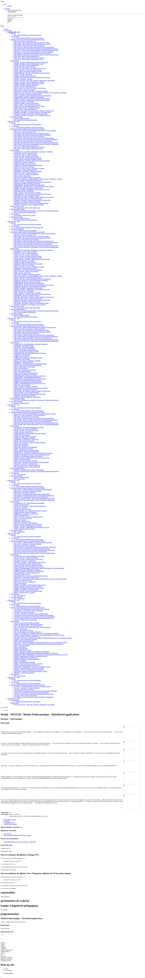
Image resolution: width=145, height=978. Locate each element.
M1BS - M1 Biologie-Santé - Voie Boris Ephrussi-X (28, 626)
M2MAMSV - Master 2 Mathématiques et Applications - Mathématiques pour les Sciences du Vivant (41, 654)
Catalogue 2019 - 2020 (13, 600)
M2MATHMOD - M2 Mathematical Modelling (26, 451)
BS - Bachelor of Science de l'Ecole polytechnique (27, 321)
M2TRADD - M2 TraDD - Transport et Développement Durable (31, 203)
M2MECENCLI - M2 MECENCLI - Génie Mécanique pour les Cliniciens (34, 186)
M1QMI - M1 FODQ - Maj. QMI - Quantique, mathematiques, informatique (34, 704)
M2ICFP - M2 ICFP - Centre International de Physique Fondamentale (32, 95)
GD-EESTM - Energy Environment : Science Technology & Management (33, 615)
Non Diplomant (15, 214)
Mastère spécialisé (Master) (18, 209)
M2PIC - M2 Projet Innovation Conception (25, 460)
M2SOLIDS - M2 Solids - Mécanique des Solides (27, 201)
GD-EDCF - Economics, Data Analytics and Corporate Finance (31, 613)
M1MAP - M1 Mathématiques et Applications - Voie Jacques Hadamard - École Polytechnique (39, 568)
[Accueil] (2, 1)
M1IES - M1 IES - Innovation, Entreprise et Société (28, 71)
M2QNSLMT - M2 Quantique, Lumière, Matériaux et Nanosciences (32, 391)
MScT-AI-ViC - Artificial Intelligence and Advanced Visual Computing (33, 489)
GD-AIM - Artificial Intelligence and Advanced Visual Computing (31, 609)
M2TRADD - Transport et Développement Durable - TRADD (30, 671)
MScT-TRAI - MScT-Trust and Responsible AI (26, 56)
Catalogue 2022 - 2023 (13, 404)
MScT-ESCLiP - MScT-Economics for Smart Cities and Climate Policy (33, 141)
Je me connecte (12, 11)
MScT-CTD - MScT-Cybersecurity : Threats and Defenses (29, 329)
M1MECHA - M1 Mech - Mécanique (24, 162)
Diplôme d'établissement (17, 229)
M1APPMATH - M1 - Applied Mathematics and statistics (29, 503)
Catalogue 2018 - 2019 (13, 677)
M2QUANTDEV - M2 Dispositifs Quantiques (26, 392)
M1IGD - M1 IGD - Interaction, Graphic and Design (28, 565)
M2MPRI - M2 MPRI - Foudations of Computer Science (29, 588)
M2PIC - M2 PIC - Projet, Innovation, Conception (27, 192)
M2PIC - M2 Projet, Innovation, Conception (26, 386)
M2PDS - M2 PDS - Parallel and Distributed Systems (28, 591)
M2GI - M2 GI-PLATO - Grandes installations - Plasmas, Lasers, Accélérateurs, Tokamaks (38, 179)
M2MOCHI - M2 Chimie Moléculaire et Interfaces (27, 380)
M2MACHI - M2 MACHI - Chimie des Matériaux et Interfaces (31, 280)
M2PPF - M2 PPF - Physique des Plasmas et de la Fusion (29, 106)
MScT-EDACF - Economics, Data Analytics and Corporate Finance (32, 494)
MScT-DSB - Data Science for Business (24, 492)
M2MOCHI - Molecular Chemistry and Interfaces (27, 659)
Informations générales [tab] (10, 819)
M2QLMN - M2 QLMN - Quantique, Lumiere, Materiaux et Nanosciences (34, 111)
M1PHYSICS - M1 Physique (22, 359)
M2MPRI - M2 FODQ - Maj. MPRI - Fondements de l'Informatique (32, 98)
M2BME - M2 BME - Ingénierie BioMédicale (26, 85)
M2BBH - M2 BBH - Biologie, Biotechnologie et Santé (29, 83)
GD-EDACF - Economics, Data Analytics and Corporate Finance (31, 692)
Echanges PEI (7, 834)
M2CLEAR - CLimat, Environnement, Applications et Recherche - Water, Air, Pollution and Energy (40, 579)
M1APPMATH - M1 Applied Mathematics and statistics (29, 427)
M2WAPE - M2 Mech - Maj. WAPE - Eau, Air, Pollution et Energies (32, 115)
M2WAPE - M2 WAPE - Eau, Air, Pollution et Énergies (29, 204)
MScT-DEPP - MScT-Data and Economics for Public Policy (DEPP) (32, 44)
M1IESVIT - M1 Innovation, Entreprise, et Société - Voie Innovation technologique (36, 633)
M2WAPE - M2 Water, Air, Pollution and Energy (27, 465)
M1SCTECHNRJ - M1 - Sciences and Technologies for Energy (31, 576)
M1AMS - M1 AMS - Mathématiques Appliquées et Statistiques (31, 62)
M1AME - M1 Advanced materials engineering (26, 623)
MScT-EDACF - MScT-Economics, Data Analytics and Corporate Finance (34, 47)
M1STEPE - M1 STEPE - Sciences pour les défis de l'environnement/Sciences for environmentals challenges (43, 638)
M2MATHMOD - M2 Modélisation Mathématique (27, 377)
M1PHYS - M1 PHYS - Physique (23, 79)
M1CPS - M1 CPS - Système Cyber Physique (26, 156)
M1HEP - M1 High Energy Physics (23, 432)
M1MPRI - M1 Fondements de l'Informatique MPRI (28, 357)
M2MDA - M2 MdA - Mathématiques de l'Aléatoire (28, 526)
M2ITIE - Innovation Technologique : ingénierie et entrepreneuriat (31, 651)
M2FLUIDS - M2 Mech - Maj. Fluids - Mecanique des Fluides (30, 91)
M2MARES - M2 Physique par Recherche (25, 374)
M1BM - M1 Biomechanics (21, 504)
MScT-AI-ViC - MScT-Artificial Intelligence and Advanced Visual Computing (35, 130)
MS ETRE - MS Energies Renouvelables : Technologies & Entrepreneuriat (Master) (36, 471)
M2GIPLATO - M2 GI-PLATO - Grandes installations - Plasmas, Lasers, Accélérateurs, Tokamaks (40, 92)
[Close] (1, 938)
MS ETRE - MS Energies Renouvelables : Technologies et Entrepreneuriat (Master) (36, 210)
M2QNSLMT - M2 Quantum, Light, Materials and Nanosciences (31, 462)
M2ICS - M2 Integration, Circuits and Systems (26, 450)
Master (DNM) (15, 61)
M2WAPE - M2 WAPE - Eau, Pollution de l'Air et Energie (29, 304)
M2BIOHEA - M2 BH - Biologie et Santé (25, 170)
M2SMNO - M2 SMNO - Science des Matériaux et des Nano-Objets (32, 200)
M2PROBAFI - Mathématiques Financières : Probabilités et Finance (32, 666)
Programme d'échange (16, 117)
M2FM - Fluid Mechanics (21, 648)
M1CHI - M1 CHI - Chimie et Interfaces (25, 67)
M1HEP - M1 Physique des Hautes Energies (26, 350)
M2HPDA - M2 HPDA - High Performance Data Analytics (30, 585)
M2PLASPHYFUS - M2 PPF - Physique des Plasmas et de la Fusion (32, 194)
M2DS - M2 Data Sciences (21, 444)
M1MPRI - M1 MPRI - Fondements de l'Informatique (28, 165)
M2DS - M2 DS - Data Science (22, 176)
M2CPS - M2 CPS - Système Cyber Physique (26, 174)
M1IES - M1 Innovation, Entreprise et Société (26, 351)
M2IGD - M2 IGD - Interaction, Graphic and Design (28, 524)
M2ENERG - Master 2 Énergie (22, 521)
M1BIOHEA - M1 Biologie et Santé (23, 345)
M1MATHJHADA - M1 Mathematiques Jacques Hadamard (30, 433)
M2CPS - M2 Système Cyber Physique (24, 367)
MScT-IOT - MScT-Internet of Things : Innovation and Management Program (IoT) (36, 50)
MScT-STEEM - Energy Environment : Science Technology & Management (34, 500)
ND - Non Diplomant (20, 474)
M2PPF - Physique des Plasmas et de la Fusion (26, 665)
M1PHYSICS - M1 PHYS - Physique (24, 167)
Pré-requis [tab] (6, 821)
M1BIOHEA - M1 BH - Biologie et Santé (25, 153)
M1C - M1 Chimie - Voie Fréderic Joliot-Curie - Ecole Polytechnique (32, 627)
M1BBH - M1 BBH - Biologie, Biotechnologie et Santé (29, 64)
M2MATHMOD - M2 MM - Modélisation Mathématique (29, 97)
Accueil (6, 29)
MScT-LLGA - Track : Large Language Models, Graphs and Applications (33, 51)
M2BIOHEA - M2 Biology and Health (24, 438)
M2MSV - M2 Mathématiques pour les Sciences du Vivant (29, 383)
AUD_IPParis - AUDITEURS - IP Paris (25, 215)
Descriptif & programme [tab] (10, 824)
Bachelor (13, 33)
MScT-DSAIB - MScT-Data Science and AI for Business (29, 45)
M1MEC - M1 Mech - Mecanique (23, 74)
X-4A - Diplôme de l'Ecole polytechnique (25, 230)
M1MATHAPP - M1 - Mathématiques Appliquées (27, 570)
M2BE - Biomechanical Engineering (23, 641)
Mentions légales (8, 973)
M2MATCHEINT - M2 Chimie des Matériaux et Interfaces (29, 376)
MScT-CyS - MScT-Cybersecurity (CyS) (25, 41)
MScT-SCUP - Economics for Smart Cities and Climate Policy (30, 551)
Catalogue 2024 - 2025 (13, 221)
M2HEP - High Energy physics (22, 650)
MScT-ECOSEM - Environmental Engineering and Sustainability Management (35, 547)
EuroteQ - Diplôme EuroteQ (21, 118)
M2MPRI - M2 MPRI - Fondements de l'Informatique (28, 188)
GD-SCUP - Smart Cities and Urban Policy (25, 619)
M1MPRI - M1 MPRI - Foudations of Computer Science (29, 571)
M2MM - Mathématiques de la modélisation (25, 657)
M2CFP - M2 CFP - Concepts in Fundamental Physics (28, 516)
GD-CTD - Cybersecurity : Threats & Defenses (26, 688)
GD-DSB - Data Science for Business (24, 612)
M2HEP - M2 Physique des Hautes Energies (26, 373)
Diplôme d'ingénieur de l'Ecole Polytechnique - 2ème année (20, 842)
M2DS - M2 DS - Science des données (24, 89)
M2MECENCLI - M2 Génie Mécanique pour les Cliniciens (30, 379)
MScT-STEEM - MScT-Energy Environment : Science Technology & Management (36, 54)
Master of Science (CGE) (17, 206)
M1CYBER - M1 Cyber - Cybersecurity (25, 560)
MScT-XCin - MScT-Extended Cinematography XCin (28, 59)
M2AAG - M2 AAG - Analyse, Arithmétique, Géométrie (29, 82)
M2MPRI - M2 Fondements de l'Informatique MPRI (28, 382)
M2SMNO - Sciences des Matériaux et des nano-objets (28, 669)
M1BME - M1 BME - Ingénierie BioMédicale (26, 65)
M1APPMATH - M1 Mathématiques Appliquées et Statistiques (30, 344)
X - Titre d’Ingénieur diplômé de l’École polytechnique (28, 38)
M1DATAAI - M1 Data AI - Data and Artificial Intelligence (30, 506)
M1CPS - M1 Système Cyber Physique (24, 348)
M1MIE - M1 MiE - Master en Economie (25, 76)
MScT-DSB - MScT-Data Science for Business (26, 239)
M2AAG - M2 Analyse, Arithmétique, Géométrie (27, 360)
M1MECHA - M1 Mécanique (22, 354)
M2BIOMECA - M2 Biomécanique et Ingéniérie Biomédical (30, 363)
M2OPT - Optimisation (20, 660)
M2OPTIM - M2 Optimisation (22, 385)
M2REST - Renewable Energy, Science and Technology (29, 470)
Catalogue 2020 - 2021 (13, 533)
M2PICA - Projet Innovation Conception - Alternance (28, 663)
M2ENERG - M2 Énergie (21, 445)
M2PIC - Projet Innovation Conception (24, 529)
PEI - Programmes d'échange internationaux (25, 120)
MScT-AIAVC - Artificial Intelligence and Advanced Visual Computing (33, 542)
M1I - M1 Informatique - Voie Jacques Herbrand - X (28, 563)
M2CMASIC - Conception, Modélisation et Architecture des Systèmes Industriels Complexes (38, 644)
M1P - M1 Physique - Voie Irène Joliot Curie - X (27, 573)
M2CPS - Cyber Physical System (23, 518)
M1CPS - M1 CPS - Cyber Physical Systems (26, 430)
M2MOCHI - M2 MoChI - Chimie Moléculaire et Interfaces (30, 286)
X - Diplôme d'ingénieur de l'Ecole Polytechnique (27, 701)
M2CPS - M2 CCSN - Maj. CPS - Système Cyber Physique (30, 88)
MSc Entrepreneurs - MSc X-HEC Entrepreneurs (27, 207)
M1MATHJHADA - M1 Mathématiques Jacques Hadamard (30, 353)
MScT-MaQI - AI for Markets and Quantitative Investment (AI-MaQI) (32, 53)
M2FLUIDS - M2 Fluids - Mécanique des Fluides (27, 177)
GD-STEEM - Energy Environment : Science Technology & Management (33, 697)
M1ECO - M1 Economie (20, 507)
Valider (9, 20)
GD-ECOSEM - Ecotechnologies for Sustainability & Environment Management (35, 691)
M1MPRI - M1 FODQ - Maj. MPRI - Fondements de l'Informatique (32, 77)
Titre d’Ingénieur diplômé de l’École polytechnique (17, 835)
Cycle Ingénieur (15, 36)
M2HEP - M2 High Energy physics (23, 448)
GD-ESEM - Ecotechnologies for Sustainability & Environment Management (34, 616)
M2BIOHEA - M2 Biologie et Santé (23, 362)
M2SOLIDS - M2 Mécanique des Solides (25, 395)
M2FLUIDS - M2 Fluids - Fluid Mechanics (25, 447)
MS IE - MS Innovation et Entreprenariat (25, 212)
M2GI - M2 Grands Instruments (22, 371)
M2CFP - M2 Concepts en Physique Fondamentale (27, 365)
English (9, 5)
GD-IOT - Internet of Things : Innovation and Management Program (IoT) (34, 618)
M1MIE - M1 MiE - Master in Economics (25, 512)
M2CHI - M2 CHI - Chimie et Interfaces (25, 86)
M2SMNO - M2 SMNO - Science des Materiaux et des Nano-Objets (32, 112)
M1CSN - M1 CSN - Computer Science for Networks (28, 559)
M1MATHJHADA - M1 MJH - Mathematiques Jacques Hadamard (32, 73)
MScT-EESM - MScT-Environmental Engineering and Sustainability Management (36, 48)
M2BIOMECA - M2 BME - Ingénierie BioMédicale (28, 171)
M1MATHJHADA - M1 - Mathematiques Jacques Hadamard (30, 510)
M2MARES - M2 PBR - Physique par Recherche (27, 183)
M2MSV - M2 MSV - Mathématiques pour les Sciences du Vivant (31, 100)
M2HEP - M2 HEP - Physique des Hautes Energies (27, 94)
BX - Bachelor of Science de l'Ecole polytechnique (27, 35)
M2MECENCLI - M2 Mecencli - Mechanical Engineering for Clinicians (33, 453)
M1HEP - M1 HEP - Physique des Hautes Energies (27, 70)
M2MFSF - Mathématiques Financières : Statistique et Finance (30, 656)
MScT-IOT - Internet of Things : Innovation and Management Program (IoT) (34, 498)
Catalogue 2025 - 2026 (13, 121)
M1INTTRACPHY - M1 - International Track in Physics (29, 566)
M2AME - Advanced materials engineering (25, 639)
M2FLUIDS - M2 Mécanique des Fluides (25, 370)
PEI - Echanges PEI (19, 479)
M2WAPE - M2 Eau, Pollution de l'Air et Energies (27, 397)
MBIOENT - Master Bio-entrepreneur (24, 673)
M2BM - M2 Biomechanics (21, 515)
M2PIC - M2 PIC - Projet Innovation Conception (27, 104)
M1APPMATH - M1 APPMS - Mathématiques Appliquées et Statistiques (33, 151)
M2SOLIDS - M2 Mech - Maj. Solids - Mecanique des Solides (30, 114)
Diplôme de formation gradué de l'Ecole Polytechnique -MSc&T (28, 39)
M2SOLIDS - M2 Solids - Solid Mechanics (25, 463)
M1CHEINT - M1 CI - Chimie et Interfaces (25, 154)
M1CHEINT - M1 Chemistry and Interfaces (25, 429)
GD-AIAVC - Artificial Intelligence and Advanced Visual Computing (32, 686)
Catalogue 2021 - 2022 (13, 480)
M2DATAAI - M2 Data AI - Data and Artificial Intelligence (30, 442)
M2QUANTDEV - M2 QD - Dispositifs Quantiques (28, 198)
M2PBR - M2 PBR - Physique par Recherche (26, 103)
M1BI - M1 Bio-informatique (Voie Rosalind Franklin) (28, 624)
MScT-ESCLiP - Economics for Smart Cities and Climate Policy (31, 497)
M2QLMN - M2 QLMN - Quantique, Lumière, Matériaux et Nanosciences (34, 197)
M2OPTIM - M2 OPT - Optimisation (24, 101)
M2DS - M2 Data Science (21, 368)
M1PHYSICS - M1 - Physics (22, 574)
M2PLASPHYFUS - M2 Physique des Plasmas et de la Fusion (30, 388)
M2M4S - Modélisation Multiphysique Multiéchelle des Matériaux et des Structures (36, 653)
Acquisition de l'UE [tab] (9, 822)
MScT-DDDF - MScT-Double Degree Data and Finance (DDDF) (31, 42)
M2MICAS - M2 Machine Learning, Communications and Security (32, 454)
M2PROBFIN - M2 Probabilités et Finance (25, 389)
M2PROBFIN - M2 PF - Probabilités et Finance (27, 107)
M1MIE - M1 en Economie (21, 356)
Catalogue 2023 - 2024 (13, 318)
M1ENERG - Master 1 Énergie (22, 509)
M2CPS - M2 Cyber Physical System (24, 441)
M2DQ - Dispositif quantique (22, 645)
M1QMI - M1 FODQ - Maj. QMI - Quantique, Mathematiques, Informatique (34, 80)
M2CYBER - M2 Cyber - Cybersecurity (25, 582)
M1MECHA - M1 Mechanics (22, 435)
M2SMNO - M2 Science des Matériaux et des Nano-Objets (30, 394)
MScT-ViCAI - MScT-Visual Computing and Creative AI (29, 57)
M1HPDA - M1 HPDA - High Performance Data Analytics (30, 562)
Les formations (8, 30)
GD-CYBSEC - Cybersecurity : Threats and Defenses (28, 610)
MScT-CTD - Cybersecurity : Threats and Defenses (27, 491)
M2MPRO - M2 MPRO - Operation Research (26, 589)
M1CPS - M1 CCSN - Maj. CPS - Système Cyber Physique (30, 68)
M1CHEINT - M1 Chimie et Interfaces (24, 347)
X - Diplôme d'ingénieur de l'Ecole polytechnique (27, 606)
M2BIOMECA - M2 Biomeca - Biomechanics (26, 439)
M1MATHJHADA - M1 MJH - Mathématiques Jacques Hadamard (32, 160)
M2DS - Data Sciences (20, 520)
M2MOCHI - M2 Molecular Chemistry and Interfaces (28, 456)
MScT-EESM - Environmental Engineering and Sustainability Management (34, 495)
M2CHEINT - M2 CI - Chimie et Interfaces (25, 173)
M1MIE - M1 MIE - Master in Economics (25, 436)
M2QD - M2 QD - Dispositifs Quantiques (25, 109)
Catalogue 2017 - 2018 (13, 698)
